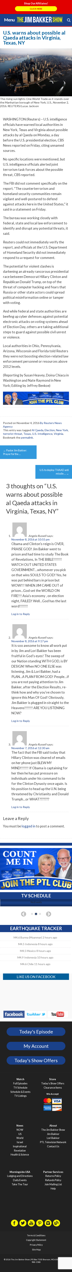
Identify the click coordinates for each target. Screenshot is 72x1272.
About (53, 1125)
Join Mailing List (53, 1184)
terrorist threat (12, 433)
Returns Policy (53, 1175)
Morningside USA (20, 1171)
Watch (20, 1079)
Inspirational (20, 1146)
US (19, 1134)
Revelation (20, 1150)
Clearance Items (53, 1087)
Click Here (36, 8)
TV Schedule (20, 1087)
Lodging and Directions (20, 1175)
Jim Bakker (40, 20)
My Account (36, 1046)
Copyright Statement (36, 1240)
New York (62, 430)
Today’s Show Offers (52, 1083)
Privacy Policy (36, 1245)
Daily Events (20, 1180)
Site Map (36, 1249)
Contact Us (53, 1146)
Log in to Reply (20, 614)
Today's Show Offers (36, 1060)
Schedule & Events (20, 1091)
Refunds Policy (53, 1180)
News (19, 1125)
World (19, 1138)
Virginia (58, 433)
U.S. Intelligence (42, 433)
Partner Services (53, 1171)
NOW (20, 1129)
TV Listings (20, 1095)
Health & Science (20, 1154)
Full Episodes (20, 1083)
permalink (27, 437)
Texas (27, 433)
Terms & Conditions (36, 1235)
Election (50, 430)
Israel (20, 1142)
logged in (28, 826)
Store (52, 1079)
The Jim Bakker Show (53, 1129)
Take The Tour (20, 1184)
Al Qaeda (37, 430)
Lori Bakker (53, 1138)
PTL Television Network (53, 1142)
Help (53, 1188)
